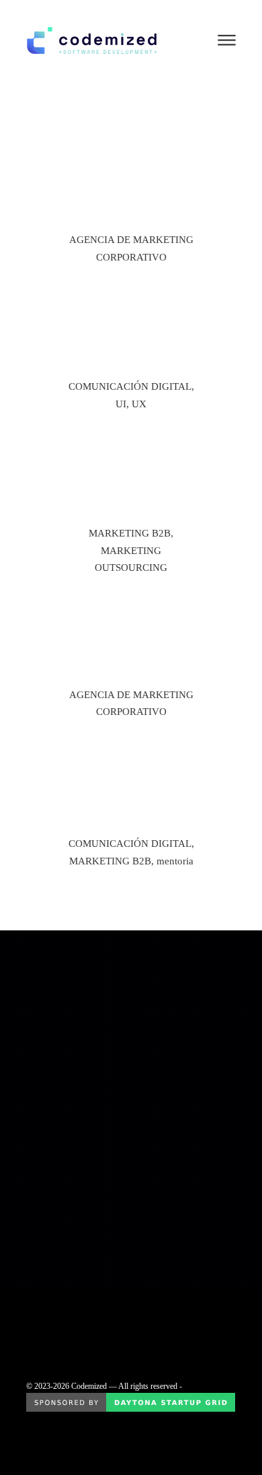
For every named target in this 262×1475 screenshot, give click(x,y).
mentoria (175, 861)
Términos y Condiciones (59, 1315)
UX (139, 404)
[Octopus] (131, 200)
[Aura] (131, 347)
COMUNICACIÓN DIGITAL (130, 386)
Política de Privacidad (54, 1296)
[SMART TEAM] (131, 494)
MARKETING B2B (130, 533)
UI (121, 404)
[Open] (227, 40)
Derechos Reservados (54, 1334)
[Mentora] (131, 804)
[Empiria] (131, 657)
